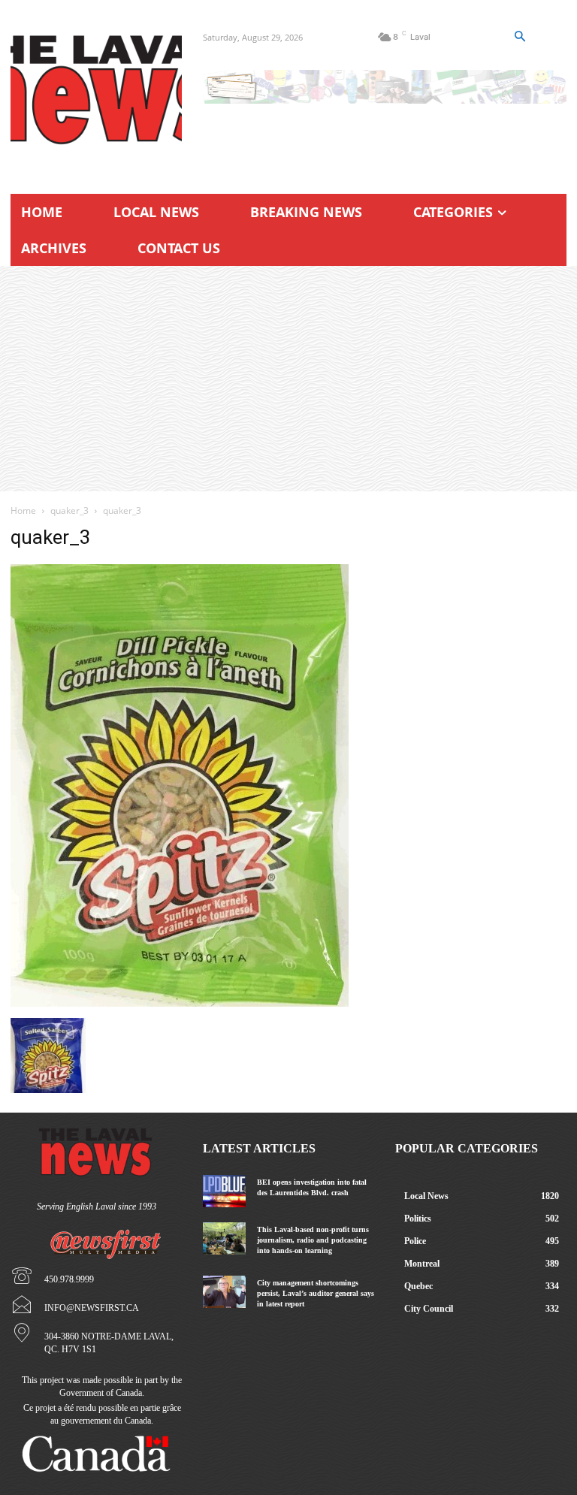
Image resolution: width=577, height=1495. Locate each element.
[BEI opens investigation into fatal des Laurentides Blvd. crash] (224, 1191)
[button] (520, 37)
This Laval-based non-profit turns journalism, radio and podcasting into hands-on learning (313, 1240)
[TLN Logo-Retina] (96, 90)
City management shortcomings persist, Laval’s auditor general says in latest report (315, 1293)
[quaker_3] (180, 1002)
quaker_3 (69, 510)
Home (23, 510)
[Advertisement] (288, 378)
